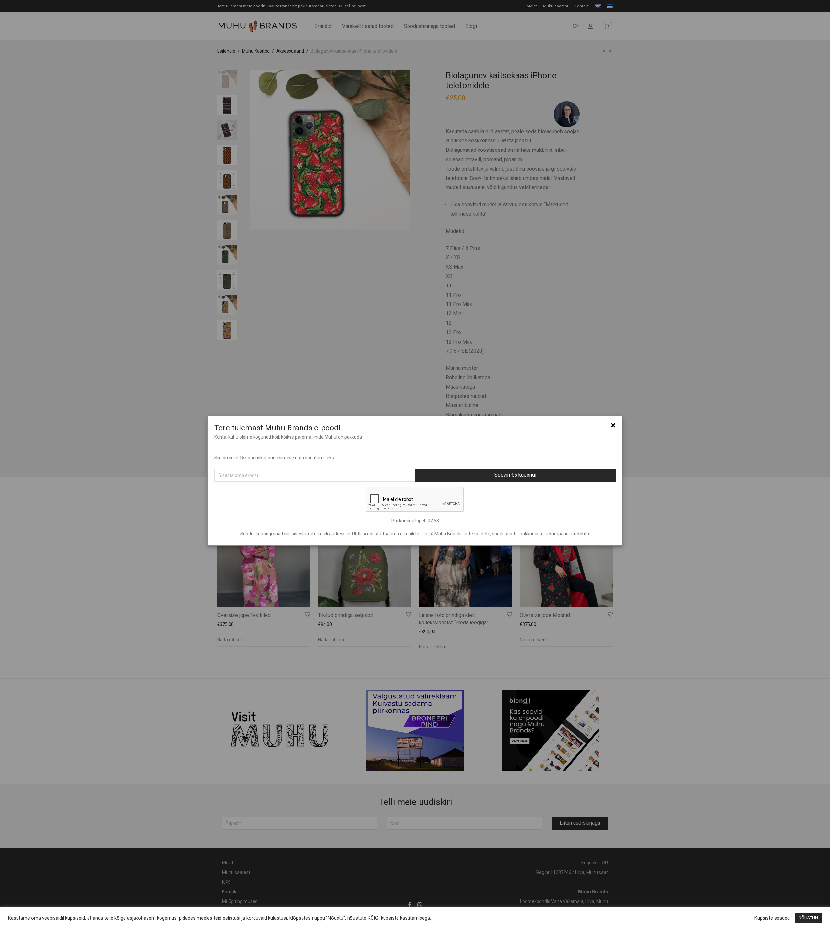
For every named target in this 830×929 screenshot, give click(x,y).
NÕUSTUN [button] (808, 917)
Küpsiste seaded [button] (772, 918)
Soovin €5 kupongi (515, 475)
